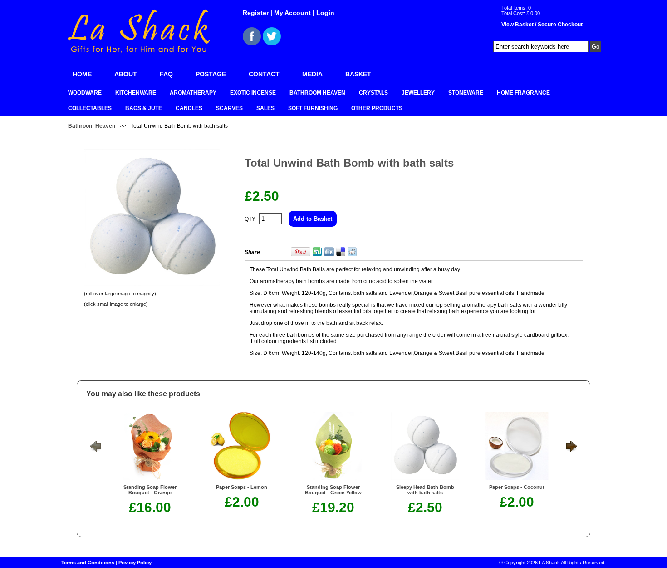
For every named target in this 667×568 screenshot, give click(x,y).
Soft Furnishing (313, 108)
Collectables (90, 108)
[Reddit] (352, 254)
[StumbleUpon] (317, 254)
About (125, 74)
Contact (264, 74)
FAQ (166, 74)
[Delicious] (340, 254)
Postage (211, 74)
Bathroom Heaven (317, 93)
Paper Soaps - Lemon (241, 487)
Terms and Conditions (87, 562)
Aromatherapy (193, 93)
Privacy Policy (135, 562)
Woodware (85, 93)
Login (325, 12)
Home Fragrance (523, 93)
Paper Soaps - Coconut (516, 487)
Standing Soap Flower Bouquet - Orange (150, 489)
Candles (189, 108)
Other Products (376, 108)
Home (82, 74)
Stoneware (465, 93)
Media (312, 74)
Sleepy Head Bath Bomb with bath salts (425, 489)
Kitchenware (135, 93)
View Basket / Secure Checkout (542, 24)
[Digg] (329, 254)
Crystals (373, 93)
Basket (358, 74)
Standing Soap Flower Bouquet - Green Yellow (333, 489)
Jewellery (418, 93)
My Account (292, 12)
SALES (265, 108)
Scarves (229, 108)
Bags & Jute (143, 108)
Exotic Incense (253, 93)
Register (256, 12)
